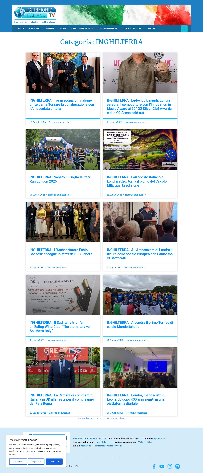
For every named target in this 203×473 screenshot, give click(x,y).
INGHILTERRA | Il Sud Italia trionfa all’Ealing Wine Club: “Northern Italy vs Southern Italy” (60, 327)
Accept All (54, 461)
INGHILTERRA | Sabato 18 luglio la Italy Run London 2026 (60, 179)
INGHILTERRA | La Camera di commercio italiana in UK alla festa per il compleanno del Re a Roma (62, 399)
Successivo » (118, 418)
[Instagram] (169, 466)
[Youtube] (161, 466)
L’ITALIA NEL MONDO (82, 28)
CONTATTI (152, 28)
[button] (184, 28)
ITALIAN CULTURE (132, 28)
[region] (36, 451)
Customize (18, 461)
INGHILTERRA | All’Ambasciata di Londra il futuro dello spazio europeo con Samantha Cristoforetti (140, 254)
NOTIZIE (50, 28)
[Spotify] (177, 466)
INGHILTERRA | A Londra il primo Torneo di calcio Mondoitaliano (140, 325)
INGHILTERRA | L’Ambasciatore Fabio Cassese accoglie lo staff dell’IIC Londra (61, 252)
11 (108, 418)
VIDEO (63, 28)
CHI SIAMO (34, 28)
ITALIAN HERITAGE (107, 28)
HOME (21, 28)
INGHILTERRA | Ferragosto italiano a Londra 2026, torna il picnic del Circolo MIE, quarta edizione (137, 181)
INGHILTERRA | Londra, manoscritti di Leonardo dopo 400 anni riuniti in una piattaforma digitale (136, 399)
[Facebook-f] (154, 466)
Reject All (36, 461)
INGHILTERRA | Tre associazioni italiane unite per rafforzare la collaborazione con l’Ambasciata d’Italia (62, 104)
